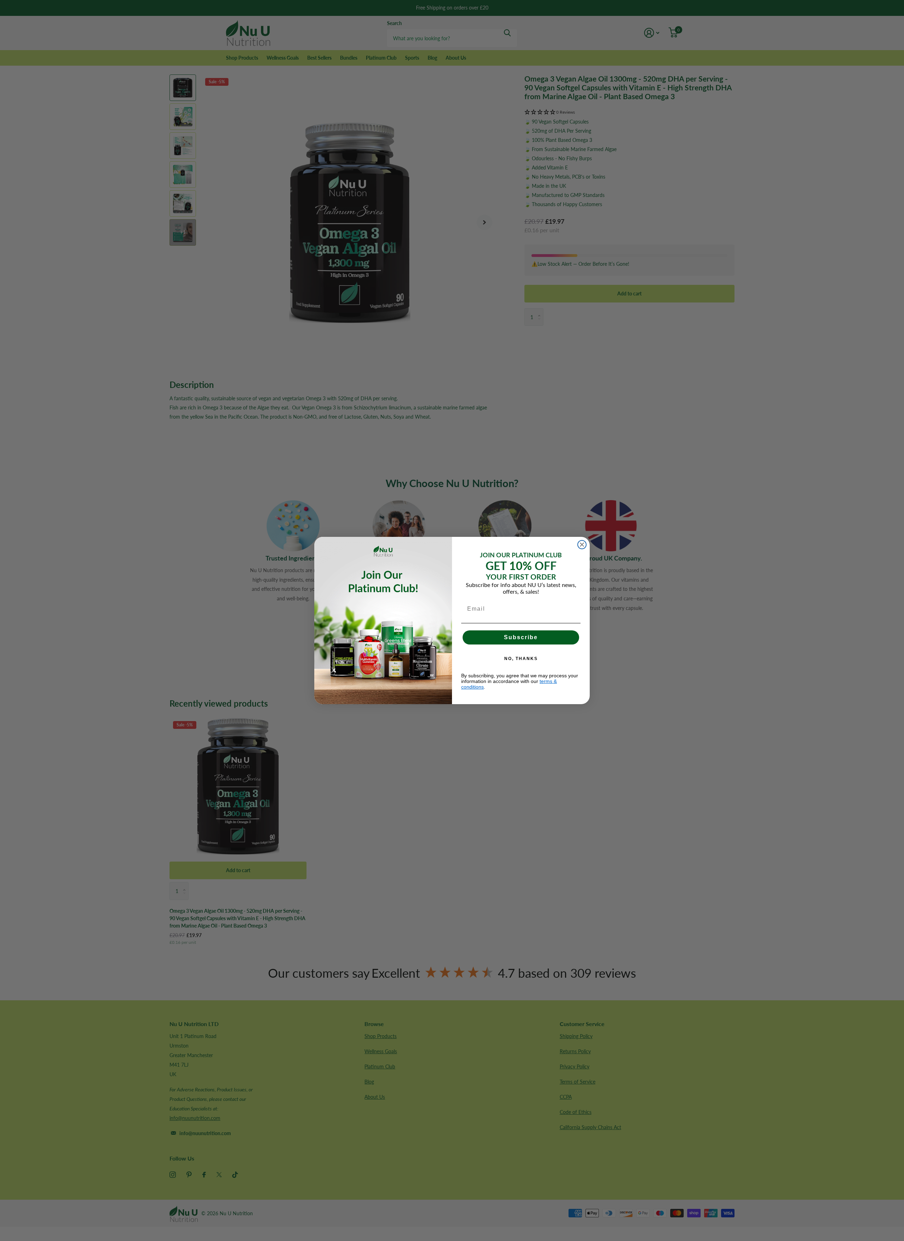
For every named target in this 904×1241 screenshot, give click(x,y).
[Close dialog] (582, 544)
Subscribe (521, 637)
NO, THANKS (521, 658)
